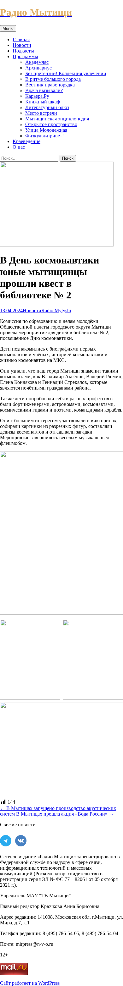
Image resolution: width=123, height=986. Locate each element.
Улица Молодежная (46, 130)
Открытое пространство (51, 124)
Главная (21, 39)
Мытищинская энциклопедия (57, 118)
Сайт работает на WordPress (30, 983)
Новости (22, 45)
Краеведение (26, 141)
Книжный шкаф (42, 101)
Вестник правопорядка (50, 84)
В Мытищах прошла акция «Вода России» (65, 814)
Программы (25, 56)
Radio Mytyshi (56, 310)
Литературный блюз (47, 107)
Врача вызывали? (44, 90)
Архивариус (38, 67)
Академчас (37, 62)
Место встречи (41, 113)
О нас (19, 147)
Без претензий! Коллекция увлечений (65, 73)
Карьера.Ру (37, 96)
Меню (8, 28)
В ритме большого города (53, 79)
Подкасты (23, 50)
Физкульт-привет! (44, 135)
